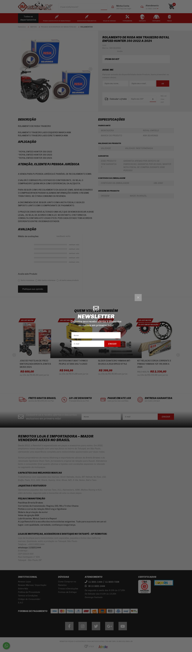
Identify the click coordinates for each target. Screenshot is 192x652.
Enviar (112, 343)
